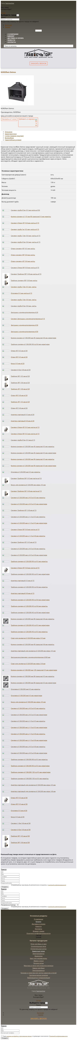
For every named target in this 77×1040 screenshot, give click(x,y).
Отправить (5, 887)
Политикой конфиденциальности (58, 1036)
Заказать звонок (38, 63)
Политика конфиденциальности (39, 933)
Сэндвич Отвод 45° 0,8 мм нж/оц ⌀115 (25, 223)
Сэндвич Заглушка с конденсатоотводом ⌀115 (28, 319)
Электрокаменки (38, 970)
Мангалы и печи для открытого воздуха (38, 966)
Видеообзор (9, 138)
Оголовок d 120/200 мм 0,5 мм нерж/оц (25, 472)
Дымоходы (38, 956)
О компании (13, 34)
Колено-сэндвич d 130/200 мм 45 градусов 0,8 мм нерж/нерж (33, 338)
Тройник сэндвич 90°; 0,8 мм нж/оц (24, 280)
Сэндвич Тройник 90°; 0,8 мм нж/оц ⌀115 (26, 274)
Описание (8, 132)
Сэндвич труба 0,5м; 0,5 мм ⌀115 (23, 440)
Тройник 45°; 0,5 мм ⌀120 (20, 402)
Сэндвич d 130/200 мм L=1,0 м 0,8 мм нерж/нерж (29, 740)
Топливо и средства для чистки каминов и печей (39, 973)
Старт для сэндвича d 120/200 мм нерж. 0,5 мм (28, 638)
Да (2, 13)
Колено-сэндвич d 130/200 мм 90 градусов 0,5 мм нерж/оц (32, 676)
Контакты (12, 42)
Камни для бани (39, 968)
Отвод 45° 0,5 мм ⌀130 (19, 798)
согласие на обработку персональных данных (19, 1036)
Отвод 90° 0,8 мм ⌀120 (19, 395)
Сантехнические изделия (38, 975)
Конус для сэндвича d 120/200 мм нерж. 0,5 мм (28, 485)
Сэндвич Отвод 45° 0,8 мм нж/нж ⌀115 (25, 568)
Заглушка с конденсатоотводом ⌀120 (24, 312)
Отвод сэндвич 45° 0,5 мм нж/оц (23, 249)
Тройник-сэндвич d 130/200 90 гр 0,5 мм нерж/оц (29, 759)
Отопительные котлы (39, 949)
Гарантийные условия (13, 140)
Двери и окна (39, 961)
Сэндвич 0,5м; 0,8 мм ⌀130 (20, 830)
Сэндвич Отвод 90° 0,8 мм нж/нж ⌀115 (25, 529)
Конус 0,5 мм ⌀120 (17, 363)
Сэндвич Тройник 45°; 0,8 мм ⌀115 (23, 510)
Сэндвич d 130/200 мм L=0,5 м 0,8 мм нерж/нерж (29, 753)
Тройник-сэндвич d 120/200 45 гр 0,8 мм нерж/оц (29, 606)
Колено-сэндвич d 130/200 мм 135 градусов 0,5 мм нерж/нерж (34, 670)
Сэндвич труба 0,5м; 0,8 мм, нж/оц (23, 306)
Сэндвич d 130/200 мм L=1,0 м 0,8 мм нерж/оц (28, 734)
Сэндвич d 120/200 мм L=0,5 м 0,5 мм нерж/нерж (29, 504)
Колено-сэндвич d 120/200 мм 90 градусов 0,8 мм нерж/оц (32, 619)
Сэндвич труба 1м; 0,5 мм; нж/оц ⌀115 (25, 229)
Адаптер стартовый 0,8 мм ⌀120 (22, 421)
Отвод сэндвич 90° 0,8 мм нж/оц (23, 255)
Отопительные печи (38, 946)
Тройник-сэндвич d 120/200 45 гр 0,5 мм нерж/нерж (30, 625)
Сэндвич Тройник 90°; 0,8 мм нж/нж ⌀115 (26, 491)
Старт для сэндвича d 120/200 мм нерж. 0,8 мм (28, 664)
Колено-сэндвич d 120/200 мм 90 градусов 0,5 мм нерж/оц (32, 459)
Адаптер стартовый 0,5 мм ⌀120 (22, 415)
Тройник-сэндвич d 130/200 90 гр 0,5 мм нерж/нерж (30, 766)
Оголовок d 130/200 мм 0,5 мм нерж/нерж (26, 696)
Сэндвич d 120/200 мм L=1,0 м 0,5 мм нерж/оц (28, 517)
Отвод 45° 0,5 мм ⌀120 (19, 351)
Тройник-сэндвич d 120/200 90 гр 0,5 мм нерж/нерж (30, 574)
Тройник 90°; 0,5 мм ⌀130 (20, 836)
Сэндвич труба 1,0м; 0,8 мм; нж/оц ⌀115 (25, 236)
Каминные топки (38, 951)
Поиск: (3, 17)
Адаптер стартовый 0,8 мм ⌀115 (22, 593)
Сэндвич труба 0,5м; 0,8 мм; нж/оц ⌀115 (25, 242)
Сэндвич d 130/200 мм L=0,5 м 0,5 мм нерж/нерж (29, 715)
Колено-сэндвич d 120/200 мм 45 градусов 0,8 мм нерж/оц (32, 644)
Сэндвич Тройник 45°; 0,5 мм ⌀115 (23, 542)
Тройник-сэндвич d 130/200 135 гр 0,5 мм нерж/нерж (30, 772)
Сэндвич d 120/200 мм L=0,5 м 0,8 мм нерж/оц (28, 549)
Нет (4, 13)
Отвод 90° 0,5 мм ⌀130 (19, 804)
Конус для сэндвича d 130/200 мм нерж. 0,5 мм (28, 702)
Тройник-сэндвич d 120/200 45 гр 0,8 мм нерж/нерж (30, 612)
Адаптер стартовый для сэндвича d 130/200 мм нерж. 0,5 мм (33, 785)
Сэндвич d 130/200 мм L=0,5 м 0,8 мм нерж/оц (28, 747)
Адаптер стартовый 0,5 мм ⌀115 (22, 581)
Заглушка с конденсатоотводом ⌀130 (24, 325)
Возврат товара (38, 931)
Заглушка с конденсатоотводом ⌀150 (24, 332)
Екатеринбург (9, 3)
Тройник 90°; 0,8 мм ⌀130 (20, 842)
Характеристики (11, 134)
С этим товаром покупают (14, 136)
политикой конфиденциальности (57, 885)
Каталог (11, 36)
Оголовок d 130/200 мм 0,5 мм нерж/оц (25, 689)
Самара (7, 27)
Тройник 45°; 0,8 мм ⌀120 (20, 389)
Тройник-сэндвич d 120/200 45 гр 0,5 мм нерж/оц (29, 632)
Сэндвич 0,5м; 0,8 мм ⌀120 (20, 370)
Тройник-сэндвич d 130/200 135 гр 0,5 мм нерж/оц (29, 779)
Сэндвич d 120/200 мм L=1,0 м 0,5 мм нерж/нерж (29, 523)
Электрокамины (38, 954)
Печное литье (38, 963)
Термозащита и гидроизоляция (38, 978)
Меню (38, 30)
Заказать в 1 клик (9, 119)
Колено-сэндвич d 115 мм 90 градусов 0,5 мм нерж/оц (31, 217)
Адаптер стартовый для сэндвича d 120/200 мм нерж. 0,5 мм (33, 651)
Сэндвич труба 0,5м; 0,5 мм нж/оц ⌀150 (25, 210)
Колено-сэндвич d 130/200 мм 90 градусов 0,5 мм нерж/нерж (33, 683)
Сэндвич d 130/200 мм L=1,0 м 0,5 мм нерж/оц (28, 721)
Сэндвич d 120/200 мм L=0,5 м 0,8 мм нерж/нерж (29, 555)
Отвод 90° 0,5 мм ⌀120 (19, 357)
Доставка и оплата (16, 38)
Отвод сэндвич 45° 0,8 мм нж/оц (23, 261)
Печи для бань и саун (39, 944)
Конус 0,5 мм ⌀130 (17, 817)
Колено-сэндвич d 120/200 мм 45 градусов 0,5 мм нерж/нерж (33, 453)
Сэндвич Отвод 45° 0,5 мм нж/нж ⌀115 (25, 427)
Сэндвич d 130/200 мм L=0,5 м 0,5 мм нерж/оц (28, 708)
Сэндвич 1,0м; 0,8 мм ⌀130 (20, 823)
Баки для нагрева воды (38, 958)
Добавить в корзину (27, 119)
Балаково (8, 25)
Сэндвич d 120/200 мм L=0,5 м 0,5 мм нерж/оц (28, 498)
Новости (11, 40)
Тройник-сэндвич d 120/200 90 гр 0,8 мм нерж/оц (29, 587)
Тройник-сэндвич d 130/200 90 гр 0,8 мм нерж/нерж (30, 344)
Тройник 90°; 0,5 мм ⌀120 (20, 376)
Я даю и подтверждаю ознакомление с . (35, 1036)
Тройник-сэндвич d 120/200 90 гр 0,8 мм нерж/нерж (30, 600)
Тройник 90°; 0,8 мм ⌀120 (20, 383)
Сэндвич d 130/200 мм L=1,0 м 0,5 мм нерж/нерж (29, 727)
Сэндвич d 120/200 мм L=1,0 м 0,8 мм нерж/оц (28, 536)
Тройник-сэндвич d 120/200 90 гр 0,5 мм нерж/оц (29, 561)
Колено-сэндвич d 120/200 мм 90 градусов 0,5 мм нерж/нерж (33, 466)
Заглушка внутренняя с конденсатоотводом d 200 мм (30, 657)
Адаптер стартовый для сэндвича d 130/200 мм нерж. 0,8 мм (33, 791)
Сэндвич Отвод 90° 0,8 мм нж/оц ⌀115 (25, 268)
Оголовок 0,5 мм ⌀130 (19, 811)
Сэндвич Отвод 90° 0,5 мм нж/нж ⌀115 (25, 434)
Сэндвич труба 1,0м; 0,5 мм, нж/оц (23, 287)
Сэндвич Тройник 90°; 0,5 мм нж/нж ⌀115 (26, 478)
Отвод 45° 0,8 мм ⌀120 (19, 408)
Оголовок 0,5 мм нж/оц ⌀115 (21, 293)
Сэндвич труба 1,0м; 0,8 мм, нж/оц (23, 300)
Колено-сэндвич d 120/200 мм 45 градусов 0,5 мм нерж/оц (32, 446)
